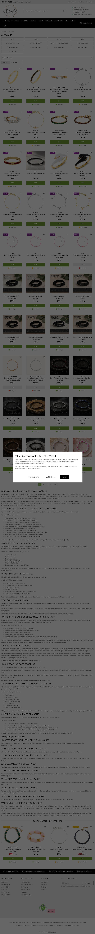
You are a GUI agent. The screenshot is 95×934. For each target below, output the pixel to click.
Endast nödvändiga (51, 477)
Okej (64, 477)
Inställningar (34, 477)
